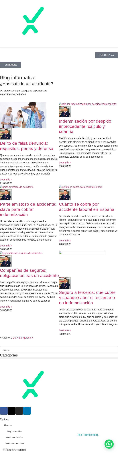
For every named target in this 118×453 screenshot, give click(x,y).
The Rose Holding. (88, 435)
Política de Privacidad (14, 444)
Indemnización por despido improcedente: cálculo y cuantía (85, 126)
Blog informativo (14, 431)
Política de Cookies (14, 437)
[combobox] (59, 350)
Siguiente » (27, 337)
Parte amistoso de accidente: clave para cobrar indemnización (28, 209)
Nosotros (8, 425)
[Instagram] (19, 411)
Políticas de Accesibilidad (14, 450)
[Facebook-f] (4, 411)
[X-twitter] (11, 411)
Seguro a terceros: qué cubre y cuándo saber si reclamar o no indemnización (87, 297)
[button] (59, 47)
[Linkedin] (27, 411)
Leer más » (6, 179)
